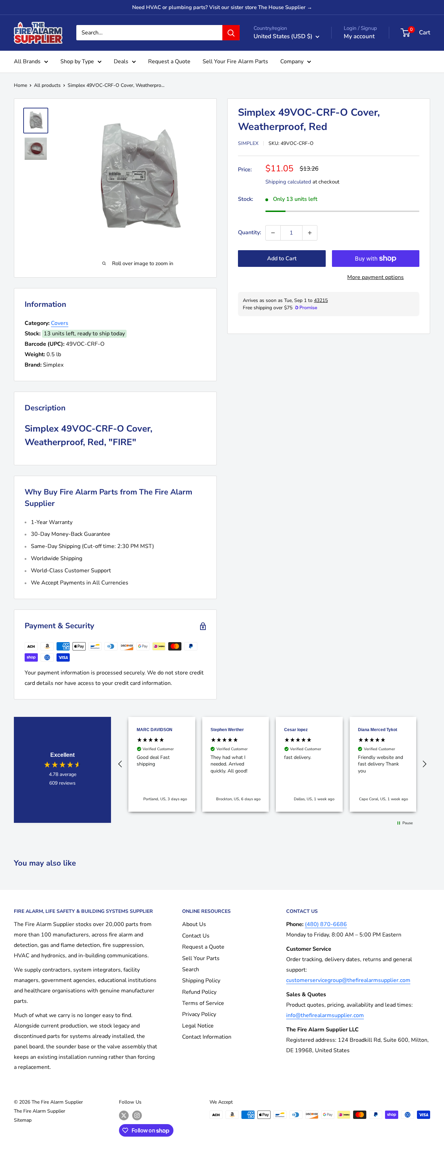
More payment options (375, 277)
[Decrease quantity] (273, 233)
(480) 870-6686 (326, 924)
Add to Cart (282, 258)
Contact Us (196, 936)
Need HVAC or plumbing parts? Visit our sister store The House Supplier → (222, 7)
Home (20, 85)
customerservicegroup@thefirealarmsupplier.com (348, 980)
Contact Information (206, 1037)
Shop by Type (77, 61)
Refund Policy (199, 992)
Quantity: (249, 232)
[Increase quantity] (309, 233)
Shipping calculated (288, 181)
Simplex (248, 143)
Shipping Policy (201, 980)
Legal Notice (198, 1026)
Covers (59, 323)
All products (47, 85)
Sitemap (23, 1120)
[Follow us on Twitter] (124, 1115)
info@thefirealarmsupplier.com (325, 1015)
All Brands (27, 61)
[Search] (231, 32)
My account (359, 36)
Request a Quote (169, 61)
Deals (121, 61)
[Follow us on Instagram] (137, 1115)
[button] (120, 764)
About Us (194, 924)
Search (190, 969)
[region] (272, 764)
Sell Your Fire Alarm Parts (235, 61)
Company (292, 61)
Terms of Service (203, 1003)
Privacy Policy (199, 1014)
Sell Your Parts (201, 958)
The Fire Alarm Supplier (39, 1111)
